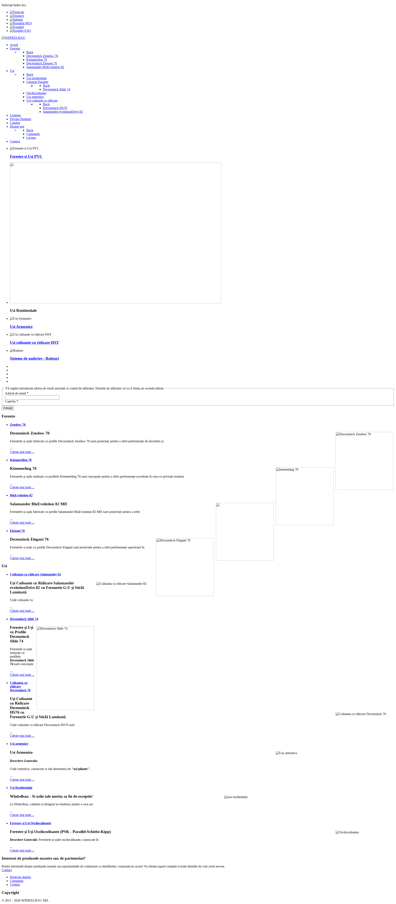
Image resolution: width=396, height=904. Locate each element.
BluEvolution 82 (21, 495)
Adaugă (7, 407)
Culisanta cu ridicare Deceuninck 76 (20, 686)
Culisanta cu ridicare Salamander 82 (35, 574)
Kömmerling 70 (21, 460)
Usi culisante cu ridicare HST (34, 342)
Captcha (11, 401)
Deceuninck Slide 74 (24, 619)
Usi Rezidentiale (21, 787)
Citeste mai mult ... (22, 452)
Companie (16, 881)
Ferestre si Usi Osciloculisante (30, 823)
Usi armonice (19, 743)
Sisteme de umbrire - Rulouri (34, 358)
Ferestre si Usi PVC (26, 156)
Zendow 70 (18, 424)
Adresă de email (16, 393)
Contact (7, 870)
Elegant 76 (17, 531)
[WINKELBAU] (13, 37)
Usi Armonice (21, 326)
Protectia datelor (20, 877)
